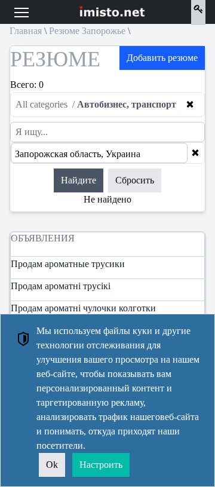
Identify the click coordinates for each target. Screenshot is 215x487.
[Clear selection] (195, 153)
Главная (26, 31)
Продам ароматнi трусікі (60, 286)
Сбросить (134, 180)
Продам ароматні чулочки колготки (83, 308)
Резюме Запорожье (87, 31)
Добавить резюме (162, 58)
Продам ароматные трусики (68, 264)
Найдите (78, 180)
